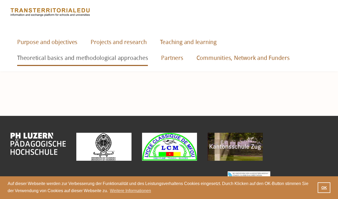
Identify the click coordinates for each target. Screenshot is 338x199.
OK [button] (324, 188)
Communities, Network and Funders (243, 58)
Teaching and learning (188, 42)
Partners (172, 58)
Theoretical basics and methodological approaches (82, 58)
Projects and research (119, 42)
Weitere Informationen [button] (130, 190)
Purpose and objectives (47, 42)
